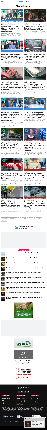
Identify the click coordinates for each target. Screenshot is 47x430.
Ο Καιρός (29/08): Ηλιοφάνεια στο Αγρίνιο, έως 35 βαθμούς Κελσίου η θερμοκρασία (24, 252)
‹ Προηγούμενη (13, 218)
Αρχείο (10, 421)
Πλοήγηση (22, 421)
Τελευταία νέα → (23, 250)
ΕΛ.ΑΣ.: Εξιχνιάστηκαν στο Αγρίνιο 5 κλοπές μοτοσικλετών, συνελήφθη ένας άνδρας (25, 267)
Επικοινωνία (15, 421)
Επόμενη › (39, 218)
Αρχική (5, 421)
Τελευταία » (4, 220)
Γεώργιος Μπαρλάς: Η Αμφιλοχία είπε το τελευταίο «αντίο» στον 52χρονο (23, 292)
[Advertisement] (23, 239)
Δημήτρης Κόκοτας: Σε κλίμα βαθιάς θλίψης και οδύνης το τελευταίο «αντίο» (23, 272)
